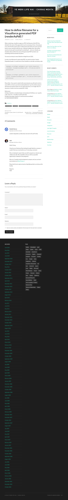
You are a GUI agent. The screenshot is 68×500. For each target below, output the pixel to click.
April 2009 (7, 372)
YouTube (49, 145)
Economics (28, 254)
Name (6, 207)
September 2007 (8, 423)
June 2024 (7, 255)
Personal (49, 133)
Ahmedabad (32, 247)
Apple (48, 117)
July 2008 (7, 398)
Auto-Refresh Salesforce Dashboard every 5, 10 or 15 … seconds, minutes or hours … (55, 84)
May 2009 (7, 370)
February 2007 (8, 442)
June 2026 (7, 247)
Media (31, 268)
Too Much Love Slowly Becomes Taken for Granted (54, 55)
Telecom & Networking (30, 287)
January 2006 (8, 478)
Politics (37, 273)
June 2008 (7, 400)
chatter (31, 249)
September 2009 (8, 359)
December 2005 (8, 481)
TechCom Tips (29, 284)
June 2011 (7, 306)
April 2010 (7, 339)
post (48, 136)
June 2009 (7, 367)
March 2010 (7, 342)
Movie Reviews (29, 270)
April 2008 (7, 406)
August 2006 (8, 459)
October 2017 (8, 264)
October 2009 (8, 356)
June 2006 (7, 464)
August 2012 (8, 294)
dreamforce (34, 251)
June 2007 (7, 431)
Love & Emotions (51, 131)
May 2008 (7, 403)
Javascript (31, 266)
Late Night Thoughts (52, 128)
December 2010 (8, 317)
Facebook (39, 254)
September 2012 (8, 292)
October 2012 (8, 289)
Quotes (31, 275)
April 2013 (7, 280)
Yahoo (27, 289)
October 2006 (8, 453)
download (28, 251)
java (27, 266)
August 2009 (8, 361)
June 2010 (7, 333)
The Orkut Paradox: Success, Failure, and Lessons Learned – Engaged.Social (54, 73)
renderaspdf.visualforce (25, 105)
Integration (49, 125)
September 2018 (8, 258)
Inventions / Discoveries (31, 263)
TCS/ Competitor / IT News (31, 282)
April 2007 (7, 436)
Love (27, 268)
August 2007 (8, 425)
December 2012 (8, 283)
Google (48, 122)
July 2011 (7, 303)
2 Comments (27, 39)
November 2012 (8, 286)
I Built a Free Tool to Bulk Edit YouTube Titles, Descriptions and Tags (54, 42)
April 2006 (7, 470)
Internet (34, 261)
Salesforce (9, 103)
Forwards (49, 119)
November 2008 (8, 386)
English (33, 254)
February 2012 (8, 300)
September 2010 (8, 325)
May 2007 (7, 434)
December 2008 (8, 384)
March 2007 (7, 439)
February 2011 (8, 311)
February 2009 (8, 378)
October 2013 (8, 275)
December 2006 (8, 448)
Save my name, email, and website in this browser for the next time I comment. (24, 227)
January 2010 (8, 347)
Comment (7, 192)
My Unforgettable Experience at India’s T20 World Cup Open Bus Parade (54, 60)
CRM (40, 249)
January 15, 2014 (9, 39)
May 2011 (7, 308)
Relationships (50, 139)
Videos (38, 287)
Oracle (35, 270)
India (35, 258)
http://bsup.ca (21, 161)
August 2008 (8, 395)
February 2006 (8, 475)
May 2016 (7, 267)
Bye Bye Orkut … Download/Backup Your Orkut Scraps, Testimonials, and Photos (34, 112)
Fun (27, 258)
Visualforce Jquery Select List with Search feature (14, 112)
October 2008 (8, 389)
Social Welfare (29, 280)
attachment (8, 105)
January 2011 (8, 314)
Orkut (40, 270)
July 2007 (7, 428)
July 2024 (7, 253)
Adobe (48, 114)
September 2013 (8, 278)
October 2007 (8, 420)
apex (38, 247)
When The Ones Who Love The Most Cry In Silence (54, 47)
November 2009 (8, 353)
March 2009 (7, 375)
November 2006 (8, 450)
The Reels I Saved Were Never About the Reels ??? (54, 51)
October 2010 (8, 322)
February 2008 (8, 411)
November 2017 (8, 261)
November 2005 (8, 484)
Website (7, 221)
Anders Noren (56, 495)
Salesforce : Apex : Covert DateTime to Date (54, 90)
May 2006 (7, 467)
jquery (36, 266)
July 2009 (7, 364)
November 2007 (8, 417)
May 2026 (7, 250)
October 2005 (8, 487)
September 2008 (8, 392)
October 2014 (8, 269)
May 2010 (7, 336)
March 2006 (7, 473)
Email (6, 214)
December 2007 (8, 414)
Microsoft (36, 268)
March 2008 (7, 409)
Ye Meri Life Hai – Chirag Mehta (16, 495)
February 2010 (8, 345)
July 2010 (7, 331)
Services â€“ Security (30, 277)
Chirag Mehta (19, 39)
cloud (36, 249)
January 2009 (8, 381)
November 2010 (8, 319)
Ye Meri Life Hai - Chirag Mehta (34, 9)
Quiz (27, 275)
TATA (35, 280)
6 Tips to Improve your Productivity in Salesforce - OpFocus (53, 81)
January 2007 (8, 445)
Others (27, 273)
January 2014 (8, 272)
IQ (38, 263)
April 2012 (7, 297)
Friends (38, 256)
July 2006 (7, 462)
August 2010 (8, 328)
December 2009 (8, 350)
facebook (28, 256)
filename (15, 105)
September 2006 (8, 456)
